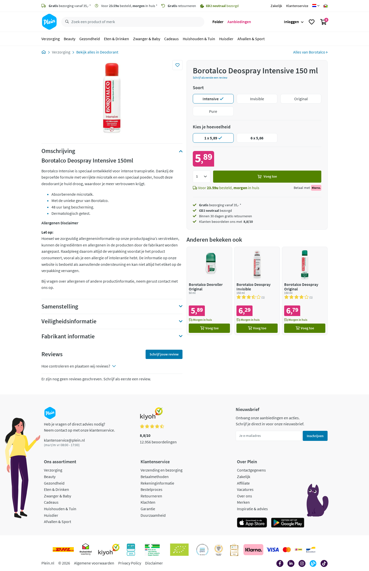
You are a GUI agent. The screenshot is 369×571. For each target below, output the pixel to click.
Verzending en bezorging (161, 470)
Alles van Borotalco (309, 52)
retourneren (182, 6)
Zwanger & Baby (146, 38)
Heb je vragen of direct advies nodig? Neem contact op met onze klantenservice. (79, 427)
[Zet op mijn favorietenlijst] (177, 65)
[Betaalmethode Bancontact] (310, 549)
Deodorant (109, 52)
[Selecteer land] (316, 6)
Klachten (148, 502)
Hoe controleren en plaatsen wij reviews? (75, 366)
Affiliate (243, 483)
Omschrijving (58, 151)
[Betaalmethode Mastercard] (287, 549)
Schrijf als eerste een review (210, 77)
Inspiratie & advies (252, 508)
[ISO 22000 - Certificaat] (202, 549)
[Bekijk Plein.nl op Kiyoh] (108, 549)
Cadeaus (171, 38)
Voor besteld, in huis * (128, 6)
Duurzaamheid (153, 515)
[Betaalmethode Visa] (272, 549)
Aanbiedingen (239, 21)
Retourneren (151, 495)
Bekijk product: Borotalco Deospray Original (304, 291)
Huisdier (226, 38)
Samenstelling (59, 306)
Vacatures (245, 489)
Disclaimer (154, 562)
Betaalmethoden (155, 476)
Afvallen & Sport (251, 38)
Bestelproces (151, 489)
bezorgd (215, 210)
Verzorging (50, 38)
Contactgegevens (251, 470)
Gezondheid (89, 38)
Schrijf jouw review (164, 354)
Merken (243, 502)
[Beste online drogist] (218, 549)
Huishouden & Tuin (199, 38)
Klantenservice (297, 6)
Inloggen (291, 21)
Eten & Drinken (116, 38)
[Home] (43, 52)
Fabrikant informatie (68, 336)
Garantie (148, 508)
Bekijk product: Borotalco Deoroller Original (209, 291)
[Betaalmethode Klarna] (253, 549)
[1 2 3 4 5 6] (201, 177)
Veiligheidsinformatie (68, 321)
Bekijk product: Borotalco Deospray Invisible (257, 291)
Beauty (69, 38)
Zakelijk (276, 6)
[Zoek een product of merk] (66, 22)
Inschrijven (315, 436)
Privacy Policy (129, 562)
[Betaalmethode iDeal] (298, 549)
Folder (217, 21)
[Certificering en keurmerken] (179, 549)
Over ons (244, 495)
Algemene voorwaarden (94, 562)
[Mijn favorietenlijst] (312, 22)
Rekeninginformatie (157, 483)
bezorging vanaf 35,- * (70, 6)
